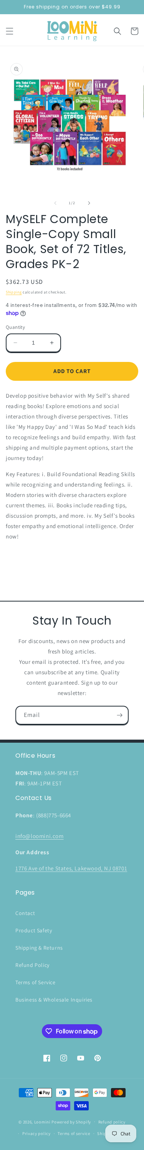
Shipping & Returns (39, 947)
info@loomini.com (39, 836)
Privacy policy (36, 1133)
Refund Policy (32, 965)
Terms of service (74, 1133)
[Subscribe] (119, 715)
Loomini (42, 1121)
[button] (9, 31)
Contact (25, 913)
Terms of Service (35, 982)
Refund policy (112, 1122)
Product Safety (33, 930)
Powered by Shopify (71, 1121)
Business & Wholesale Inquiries (54, 999)
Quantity (15, 327)
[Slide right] (89, 203)
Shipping (14, 292)
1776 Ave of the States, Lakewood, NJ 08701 (71, 868)
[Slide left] (55, 203)
